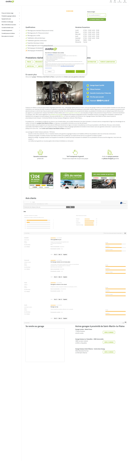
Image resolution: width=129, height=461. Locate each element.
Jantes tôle (42, 66)
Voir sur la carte (31, 18)
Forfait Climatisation (107, 62)
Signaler (65, 254)
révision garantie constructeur (72, 113)
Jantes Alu (30, 66)
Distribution (91, 62)
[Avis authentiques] (123, 203)
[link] (71, 11)
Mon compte (119, 2)
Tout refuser (70, 71)
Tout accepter (80, 71)
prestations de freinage (56, 114)
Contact (111, 2)
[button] (114, 233)
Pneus (29, 62)
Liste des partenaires (48, 67)
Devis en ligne (91, 12)
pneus (62, 116)
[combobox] (96, 15)
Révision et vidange (41, 62)
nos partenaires (50, 54)
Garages (114, 2)
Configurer (50, 71)
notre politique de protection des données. (67, 66)
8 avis (34, 202)
